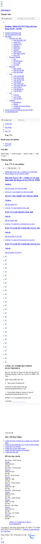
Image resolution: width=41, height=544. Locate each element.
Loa (10, 93)
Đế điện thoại (17, 61)
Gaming (12, 100)
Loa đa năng (17, 98)
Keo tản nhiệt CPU (19, 40)
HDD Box (16, 48)
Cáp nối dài (17, 82)
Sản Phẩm (8, 127)
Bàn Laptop (17, 51)
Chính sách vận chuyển (13, 446)
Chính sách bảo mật (11, 452)
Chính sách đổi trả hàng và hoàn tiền (17, 450)
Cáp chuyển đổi (18, 76)
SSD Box (16, 46)
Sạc (14, 59)
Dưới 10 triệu (16, 154)
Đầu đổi (12, 66)
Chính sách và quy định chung (15, 448)
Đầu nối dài (17, 68)
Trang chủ (8, 124)
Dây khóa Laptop (19, 53)
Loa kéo (16, 95)
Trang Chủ (17, 33)
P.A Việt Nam (5, 531)
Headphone (17, 102)
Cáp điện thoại (18, 89)
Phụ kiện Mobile (14, 57)
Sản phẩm (8, 36)
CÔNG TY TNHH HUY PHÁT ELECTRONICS (20, 523)
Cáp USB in (17, 87)
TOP (2, 542)
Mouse (15, 104)
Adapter (16, 50)
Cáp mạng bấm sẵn (19, 85)
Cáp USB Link (18, 83)
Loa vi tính (17, 97)
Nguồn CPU (17, 44)
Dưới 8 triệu (5, 154)
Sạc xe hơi (16, 63)
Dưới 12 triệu (28, 154)
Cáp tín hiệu (17, 91)
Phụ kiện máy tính (15, 38)
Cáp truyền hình (18, 80)
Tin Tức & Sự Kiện (26, 110)
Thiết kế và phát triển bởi (31, 529)
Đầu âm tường (18, 72)
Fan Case (8, 143)
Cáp (10, 74)
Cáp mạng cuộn (18, 78)
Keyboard (16, 108)
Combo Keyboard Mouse (21, 106)
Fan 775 (8, 131)
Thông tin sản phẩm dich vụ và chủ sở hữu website (22, 444)
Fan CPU (16, 55)
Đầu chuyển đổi (18, 70)
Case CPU (16, 42)
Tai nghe (16, 65)
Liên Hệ (15, 112)
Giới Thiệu (17, 35)
